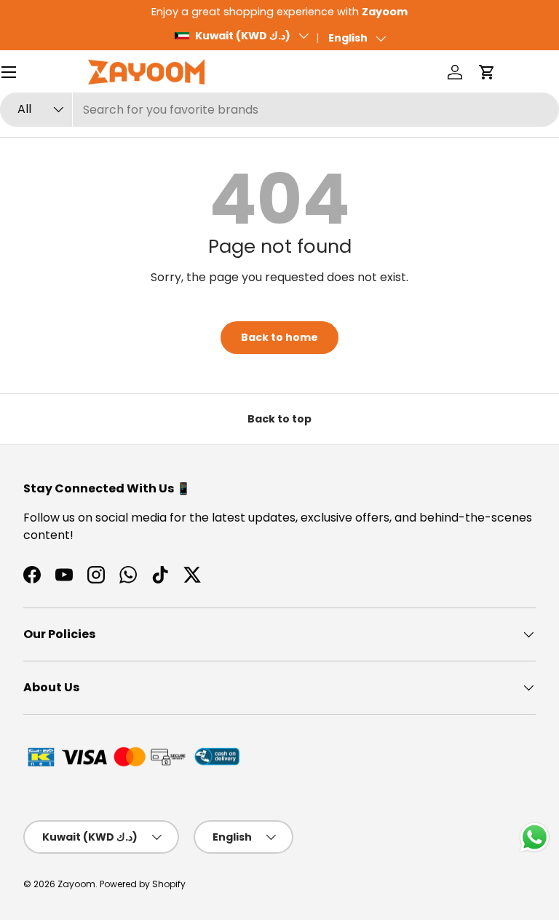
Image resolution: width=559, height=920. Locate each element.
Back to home (279, 337)
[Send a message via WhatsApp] (535, 837)
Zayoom (76, 884)
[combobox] (279, 110)
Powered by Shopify (143, 884)
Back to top (279, 419)
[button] (487, 72)
